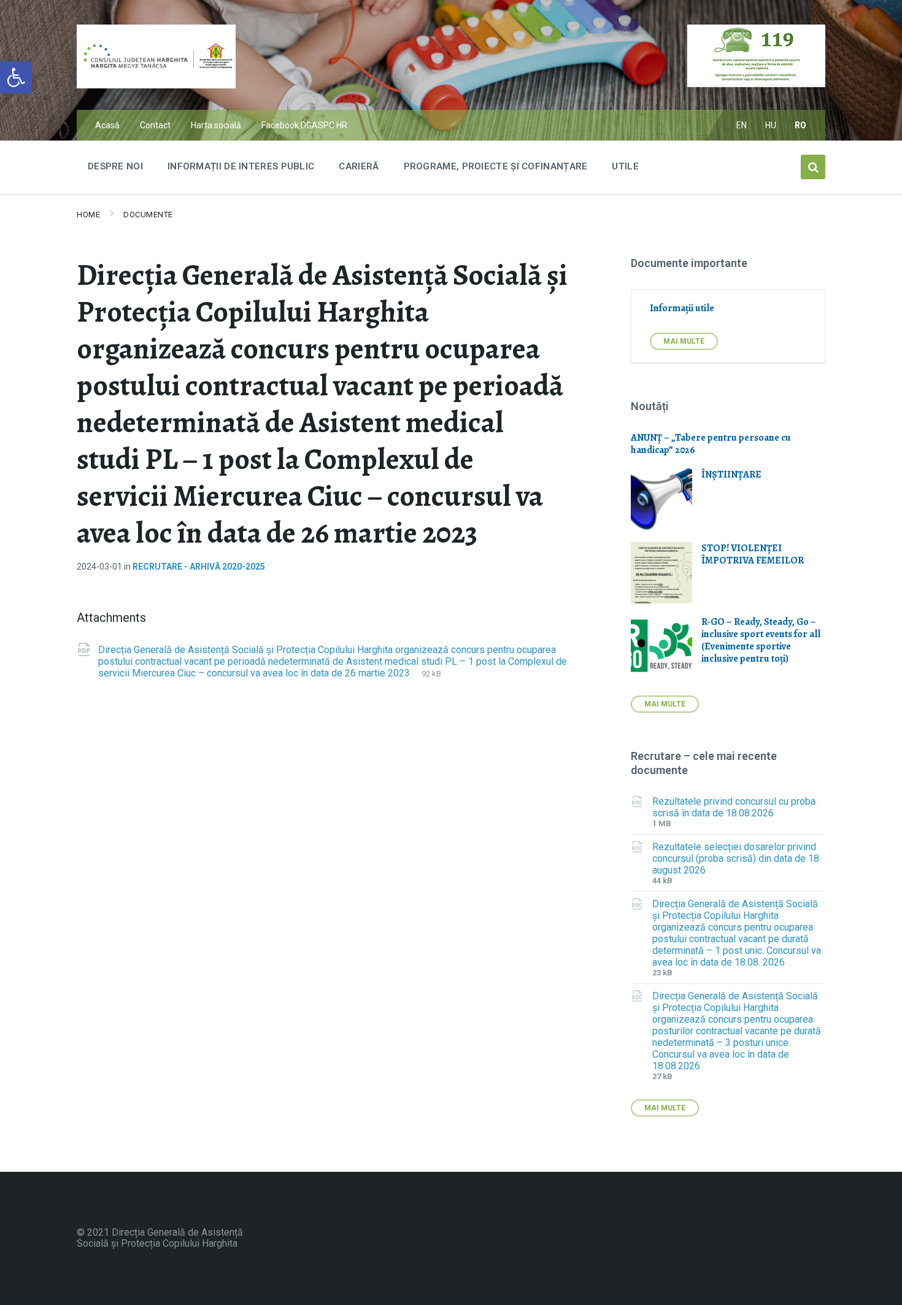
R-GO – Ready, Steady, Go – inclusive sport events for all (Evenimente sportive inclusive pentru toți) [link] (760, 640)
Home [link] (88, 214)
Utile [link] (625, 166)
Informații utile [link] (682, 308)
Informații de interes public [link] (241, 166)
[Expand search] (813, 167)
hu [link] (771, 125)
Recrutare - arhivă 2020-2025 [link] (199, 566)
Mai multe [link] (683, 341)
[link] (16, 77)
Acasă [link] (107, 125)
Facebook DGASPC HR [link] (304, 125)
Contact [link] (155, 125)
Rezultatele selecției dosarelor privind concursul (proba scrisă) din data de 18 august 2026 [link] (735, 858)
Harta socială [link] (216, 125)
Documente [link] (148, 214)
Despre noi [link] (115, 166)
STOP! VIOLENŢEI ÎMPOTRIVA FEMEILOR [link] (752, 554)
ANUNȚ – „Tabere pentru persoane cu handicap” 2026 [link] (711, 444)
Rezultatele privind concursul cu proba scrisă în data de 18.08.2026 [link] (733, 807)
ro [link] (801, 125)
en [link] (741, 125)
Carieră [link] (359, 166)
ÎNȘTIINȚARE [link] (731, 474)
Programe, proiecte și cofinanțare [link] (496, 166)
